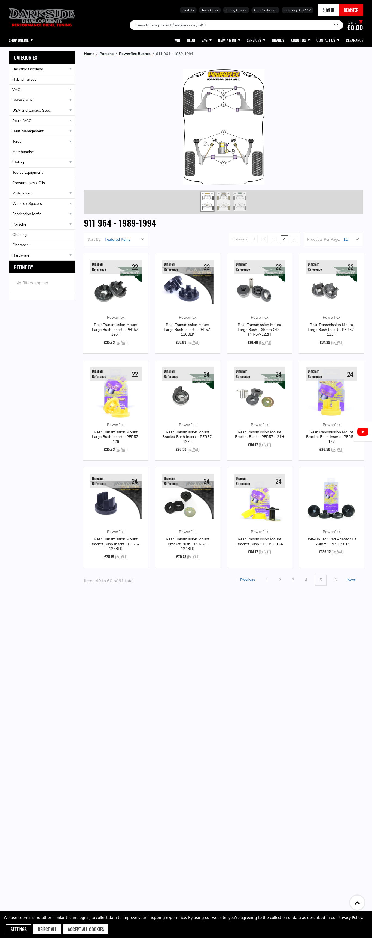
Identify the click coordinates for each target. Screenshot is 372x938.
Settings (19, 929)
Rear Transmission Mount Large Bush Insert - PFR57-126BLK (188, 329)
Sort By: (94, 239)
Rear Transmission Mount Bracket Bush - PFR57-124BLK (187, 544)
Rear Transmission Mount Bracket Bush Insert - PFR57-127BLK (115, 544)
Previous (247, 580)
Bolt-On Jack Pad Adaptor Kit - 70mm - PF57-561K (331, 541)
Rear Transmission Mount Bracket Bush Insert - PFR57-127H (187, 437)
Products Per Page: (323, 239)
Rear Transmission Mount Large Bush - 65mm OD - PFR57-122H (259, 329)
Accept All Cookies (86, 929)
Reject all (47, 929)
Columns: (240, 239)
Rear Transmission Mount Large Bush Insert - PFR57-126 (116, 437)
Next (351, 580)
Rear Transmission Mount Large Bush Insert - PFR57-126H (116, 329)
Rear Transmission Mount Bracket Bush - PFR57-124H (259, 434)
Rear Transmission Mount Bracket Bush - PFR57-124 (259, 541)
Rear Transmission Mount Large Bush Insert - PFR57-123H (331, 329)
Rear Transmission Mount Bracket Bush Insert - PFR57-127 (331, 437)
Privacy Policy (350, 917)
